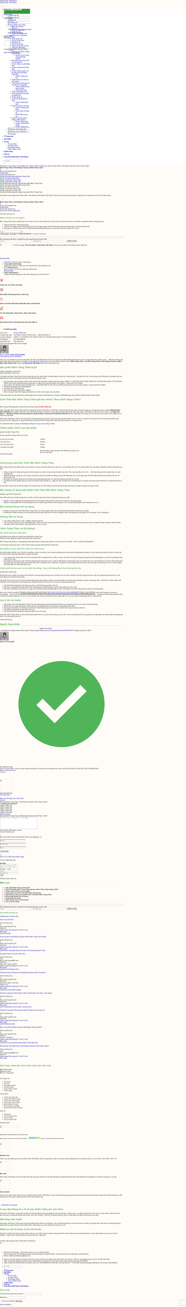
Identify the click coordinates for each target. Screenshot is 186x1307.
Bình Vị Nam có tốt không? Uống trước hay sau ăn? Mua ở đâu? (33, 424)
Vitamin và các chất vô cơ (18, 131)
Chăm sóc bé (14, 15)
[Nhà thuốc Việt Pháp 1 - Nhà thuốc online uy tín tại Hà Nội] (8, 1)
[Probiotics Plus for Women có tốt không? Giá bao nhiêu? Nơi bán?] (9, 969)
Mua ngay (13, 234)
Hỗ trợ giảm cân (17, 39)
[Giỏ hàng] (8, 36)
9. (11, 901)
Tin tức (6, 142)
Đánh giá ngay (5, 814)
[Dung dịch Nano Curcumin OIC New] (22, 950)
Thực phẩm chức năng (17, 25)
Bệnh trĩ (14, 28)
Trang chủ (9, 136)
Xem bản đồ (63, 413)
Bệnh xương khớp (18, 30)
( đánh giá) (4, 173)
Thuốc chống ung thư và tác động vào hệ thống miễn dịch (20, 72)
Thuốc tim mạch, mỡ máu (20, 106)
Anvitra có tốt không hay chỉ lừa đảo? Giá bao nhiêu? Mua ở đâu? (77, 395)
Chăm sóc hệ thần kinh (19, 33)
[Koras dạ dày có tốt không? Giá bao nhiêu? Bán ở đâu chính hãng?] (5, 933)
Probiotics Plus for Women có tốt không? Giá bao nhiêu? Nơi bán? (23, 972)
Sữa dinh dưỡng (17, 44)
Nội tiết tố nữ (16, 42)
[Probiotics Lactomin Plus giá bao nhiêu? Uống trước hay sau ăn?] (15, 1007)
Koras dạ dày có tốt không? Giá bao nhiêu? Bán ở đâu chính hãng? (23, 937)
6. (16, 896)
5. (28, 894)
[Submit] (4, 11)
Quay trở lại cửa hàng (11, 52)
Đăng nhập (19, 1301)
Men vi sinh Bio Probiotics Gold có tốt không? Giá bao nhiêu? (21, 1027)
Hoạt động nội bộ (14, 147)
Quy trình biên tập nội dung (13, 1107)
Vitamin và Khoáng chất (18, 129)
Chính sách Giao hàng (11, 1100)
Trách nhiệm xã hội (14, 149)
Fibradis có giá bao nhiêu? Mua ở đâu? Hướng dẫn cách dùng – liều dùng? (26, 993)
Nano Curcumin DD (7, 919)
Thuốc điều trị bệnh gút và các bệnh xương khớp (20, 84)
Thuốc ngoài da (17, 97)
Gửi (2, 875)
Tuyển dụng (8, 151)
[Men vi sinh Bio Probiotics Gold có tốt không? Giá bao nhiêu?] (7, 1024)
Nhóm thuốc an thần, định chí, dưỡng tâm (20, 61)
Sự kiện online (13, 146)
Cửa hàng (12, 166)
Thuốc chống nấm (22, 121)
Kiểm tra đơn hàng (10, 1116)
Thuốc (12, 50)
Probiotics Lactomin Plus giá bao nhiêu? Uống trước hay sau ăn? (22, 1010)
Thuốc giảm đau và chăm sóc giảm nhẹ (20, 94)
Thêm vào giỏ (4, 234)
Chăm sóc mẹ (14, 17)
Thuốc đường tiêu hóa (19, 92)
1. (17, 887)
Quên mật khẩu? (5, 1304)
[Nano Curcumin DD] (9, 916)
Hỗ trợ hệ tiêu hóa (18, 40)
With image (20, 857)
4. (22, 893)
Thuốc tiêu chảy (21, 90)
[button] (20, 592)
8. (16, 900)
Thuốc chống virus (22, 127)
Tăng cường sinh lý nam (20, 46)
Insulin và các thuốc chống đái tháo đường (22, 56)
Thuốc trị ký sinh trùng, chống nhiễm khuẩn (19, 119)
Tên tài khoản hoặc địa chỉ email (11, 1294)
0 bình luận (4, 174)
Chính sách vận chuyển (12, 1102)
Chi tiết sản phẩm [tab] (10, 329)
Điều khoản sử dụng (11, 1104)
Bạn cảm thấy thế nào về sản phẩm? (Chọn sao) (16, 837)
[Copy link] (3, 778)
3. (17, 891)
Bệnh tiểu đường (17, 26)
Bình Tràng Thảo (77, 361)
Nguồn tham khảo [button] (10, 624)
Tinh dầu (13, 134)
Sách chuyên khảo (10, 1119)
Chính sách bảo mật (11, 1097)
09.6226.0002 (4, 258)
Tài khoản (7, 1114)
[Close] (1, 855)
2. (31, 889)
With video (12, 857)
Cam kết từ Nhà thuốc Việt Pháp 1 (16, 157)
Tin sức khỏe (12, 144)
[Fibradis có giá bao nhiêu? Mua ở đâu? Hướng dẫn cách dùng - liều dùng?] (10, 990)
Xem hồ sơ (12, 770)
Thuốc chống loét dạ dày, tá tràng (23, 87)
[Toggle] (1, 1205)
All (1, 857)
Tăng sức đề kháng (18, 47)
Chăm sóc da (16, 32)
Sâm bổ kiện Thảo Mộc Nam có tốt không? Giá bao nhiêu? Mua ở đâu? (24, 1046)
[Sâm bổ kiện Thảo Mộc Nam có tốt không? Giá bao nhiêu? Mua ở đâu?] (19, 1043)
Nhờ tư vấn (4, 770)
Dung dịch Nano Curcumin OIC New (12, 954)
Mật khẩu (3, 1297)
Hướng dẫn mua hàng (11, 1106)
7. (12, 898)
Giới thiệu (7, 139)
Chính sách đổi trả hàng (12, 1099)
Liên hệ (6, 154)
